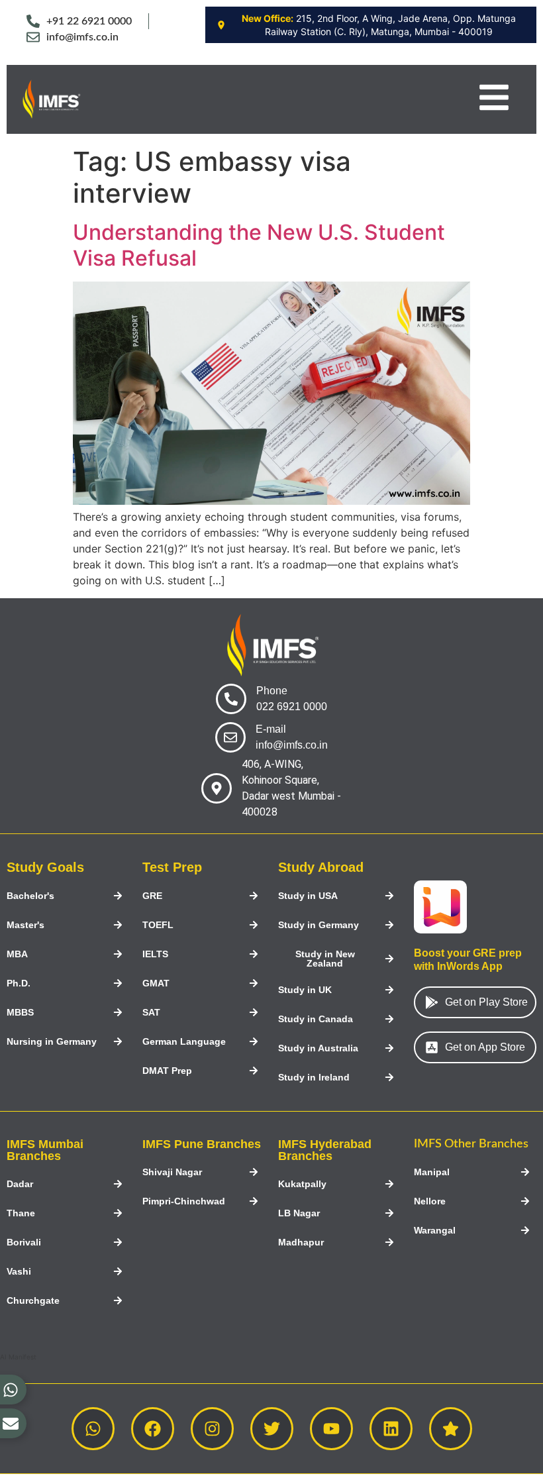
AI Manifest (18, 1357)
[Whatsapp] (93, 1428)
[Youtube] (331, 1428)
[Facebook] (152, 1428)
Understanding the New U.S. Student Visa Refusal (259, 244)
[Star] (450, 1428)
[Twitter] (271, 1428)
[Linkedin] (391, 1428)
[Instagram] (212, 1428)
